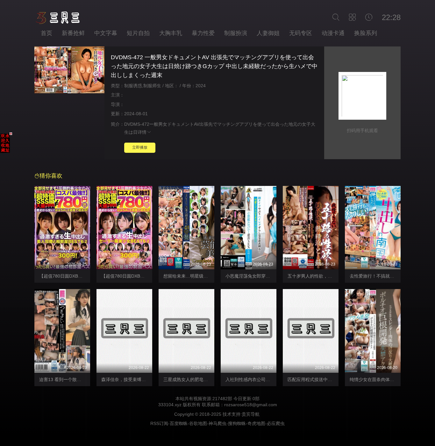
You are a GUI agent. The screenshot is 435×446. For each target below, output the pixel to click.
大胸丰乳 (170, 33)
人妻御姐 (268, 33)
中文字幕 (105, 33)
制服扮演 (235, 33)
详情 (142, 132)
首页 (46, 33)
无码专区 (300, 33)
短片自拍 (138, 33)
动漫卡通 (333, 33)
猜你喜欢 (50, 176)
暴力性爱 (203, 33)
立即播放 (139, 147)
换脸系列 (365, 33)
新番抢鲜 (73, 33)
